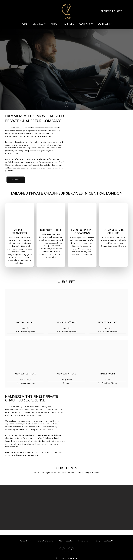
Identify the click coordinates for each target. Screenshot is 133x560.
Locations (70, 541)
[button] (15, 180)
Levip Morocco (85, 541)
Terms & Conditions (44, 541)
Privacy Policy (25, 541)
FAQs (59, 541)
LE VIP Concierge (16, 128)
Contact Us (109, 541)
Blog (98, 541)
